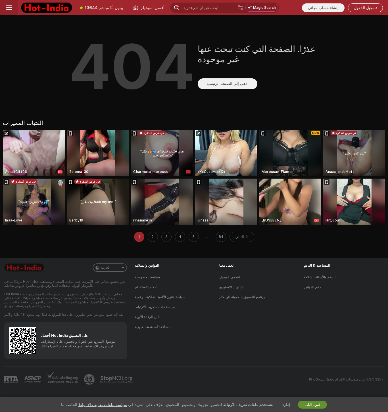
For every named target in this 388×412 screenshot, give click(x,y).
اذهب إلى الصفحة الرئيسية (227, 83)
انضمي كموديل (229, 277)
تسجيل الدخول (365, 8)
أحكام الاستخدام (146, 287)
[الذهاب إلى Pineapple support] (90, 379)
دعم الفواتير (312, 287)
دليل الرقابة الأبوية (147, 317)
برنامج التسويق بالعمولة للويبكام (242, 297)
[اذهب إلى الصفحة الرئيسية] (46, 7)
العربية (105, 267)
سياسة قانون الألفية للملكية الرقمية (160, 297)
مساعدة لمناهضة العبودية (152, 327)
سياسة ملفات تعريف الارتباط (155, 307)
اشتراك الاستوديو (231, 287)
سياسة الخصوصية (147, 277)
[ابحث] (240, 8)
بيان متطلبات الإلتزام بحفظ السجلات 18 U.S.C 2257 (345, 379)
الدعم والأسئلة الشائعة (319, 277)
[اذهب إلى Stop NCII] (117, 379)
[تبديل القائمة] (9, 7)
